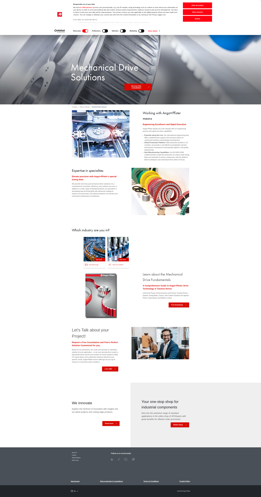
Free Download (177, 305)
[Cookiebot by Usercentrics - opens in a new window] (60, 31)
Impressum (75, 481)
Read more (109, 423)
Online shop (75, 460)
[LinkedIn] (113, 459)
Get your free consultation (136, 87)
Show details (152, 31)
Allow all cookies (197, 5)
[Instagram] (135, 459)
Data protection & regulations (111, 481)
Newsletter (250, 485)
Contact (74, 455)
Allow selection (197, 12)
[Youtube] (127, 459)
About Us (74, 452)
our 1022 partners (86, 7)
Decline (197, 19)
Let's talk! (108, 369)
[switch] (105, 31)
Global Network (76, 457)
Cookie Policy (184, 481)
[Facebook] (120, 459)
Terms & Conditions (151, 481)
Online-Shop (178, 425)
